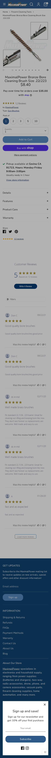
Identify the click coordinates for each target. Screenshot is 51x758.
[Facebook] (22, 748)
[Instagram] (27, 748)
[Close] (45, 705)
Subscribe (25, 739)
